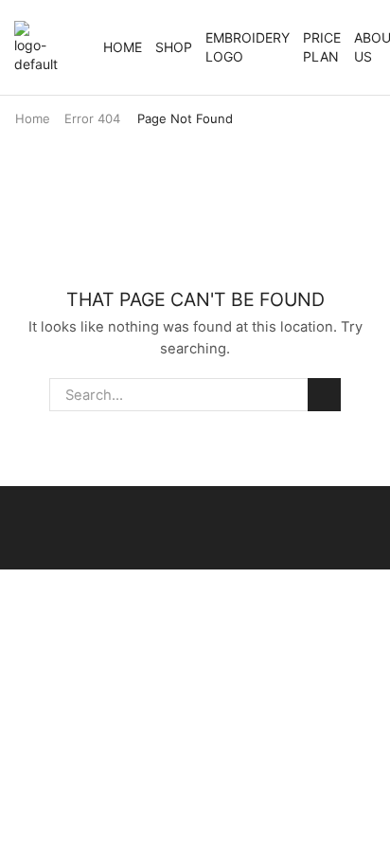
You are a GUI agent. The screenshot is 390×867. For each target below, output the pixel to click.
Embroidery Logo (247, 46)
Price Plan (322, 46)
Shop (173, 47)
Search (324, 394)
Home (122, 47)
